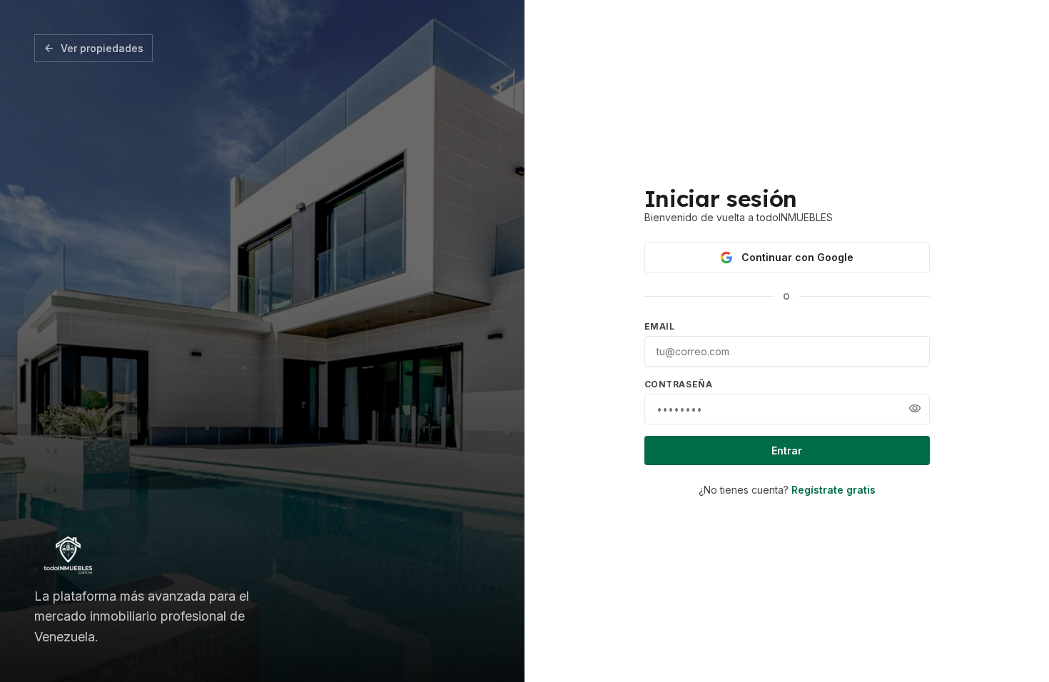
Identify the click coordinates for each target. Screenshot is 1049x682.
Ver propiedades (93, 48)
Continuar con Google (797, 257)
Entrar (786, 450)
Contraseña (678, 384)
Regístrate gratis (833, 490)
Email (659, 326)
